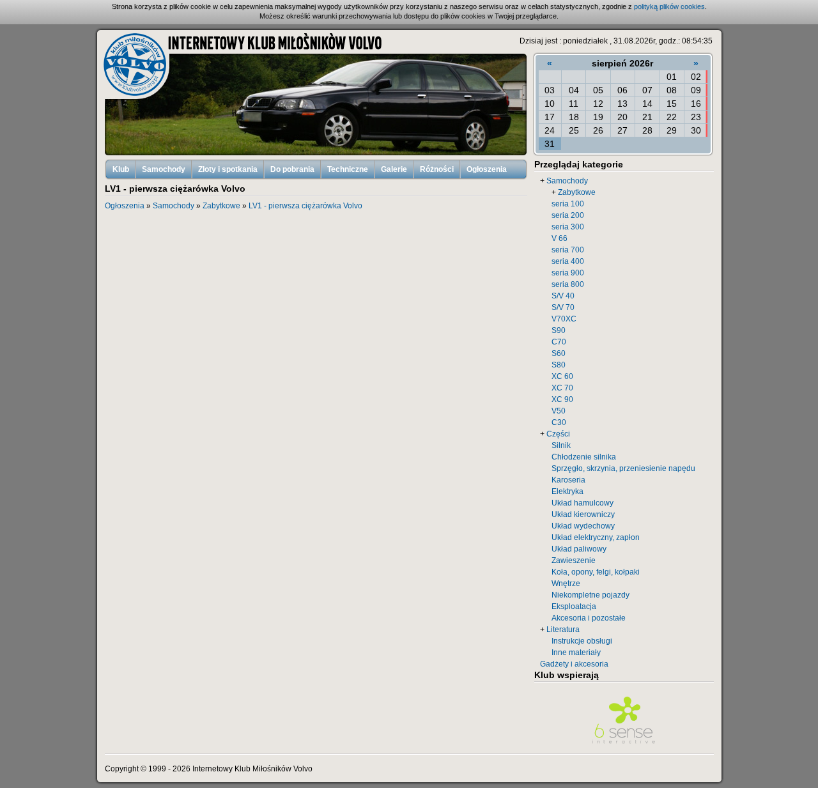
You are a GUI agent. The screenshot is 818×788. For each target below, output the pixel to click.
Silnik (561, 445)
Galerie (394, 169)
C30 (559, 422)
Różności (437, 169)
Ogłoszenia (487, 169)
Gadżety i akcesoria (574, 664)
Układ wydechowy (583, 525)
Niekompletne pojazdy (590, 595)
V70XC (564, 318)
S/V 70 (563, 307)
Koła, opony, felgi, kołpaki (596, 572)
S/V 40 (563, 295)
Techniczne (347, 169)
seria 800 (568, 284)
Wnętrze (566, 583)
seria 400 (568, 261)
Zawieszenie (574, 560)
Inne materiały (576, 652)
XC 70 (562, 387)
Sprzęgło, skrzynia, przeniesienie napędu (623, 468)
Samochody (163, 169)
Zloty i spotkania (228, 169)
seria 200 (568, 215)
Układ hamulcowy (583, 502)
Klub (120, 169)
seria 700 (568, 249)
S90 (559, 330)
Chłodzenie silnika (584, 456)
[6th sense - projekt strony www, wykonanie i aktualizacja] (624, 745)
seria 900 (568, 272)
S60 (559, 353)
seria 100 (568, 203)
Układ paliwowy (579, 549)
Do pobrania (292, 169)
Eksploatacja (574, 606)
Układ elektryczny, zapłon (596, 537)
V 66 (559, 238)
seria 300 (568, 226)
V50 (559, 410)
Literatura (563, 629)
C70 (559, 341)
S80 (559, 364)
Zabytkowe (577, 192)
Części (558, 433)
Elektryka (567, 491)
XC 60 (562, 376)
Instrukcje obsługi (582, 641)
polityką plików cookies (669, 6)
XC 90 (562, 399)
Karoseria (568, 479)
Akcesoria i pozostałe (589, 618)
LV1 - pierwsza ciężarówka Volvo (305, 205)
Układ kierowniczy (583, 514)
